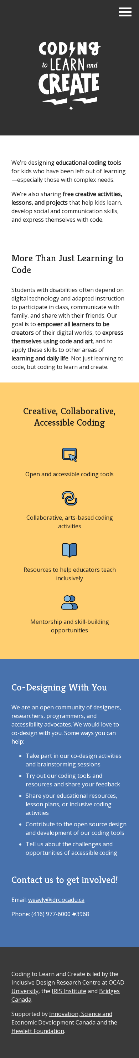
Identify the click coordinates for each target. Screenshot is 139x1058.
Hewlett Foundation (37, 1031)
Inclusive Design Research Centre (56, 982)
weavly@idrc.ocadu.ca (56, 900)
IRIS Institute (69, 991)
